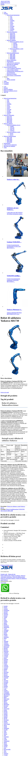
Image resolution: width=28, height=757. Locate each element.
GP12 (11, 19)
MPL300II (12, 55)
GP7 (11, 16)
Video (5, 81)
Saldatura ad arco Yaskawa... (12, 208)
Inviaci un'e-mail (5, 392)
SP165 (14, 50)
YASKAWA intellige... (14, 276)
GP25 (11, 22)
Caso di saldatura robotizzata (14, 68)
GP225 (11, 30)
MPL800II (12, 58)
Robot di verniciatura (12, 32)
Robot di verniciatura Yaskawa (8, 578)
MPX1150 (12, 34)
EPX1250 (12, 33)
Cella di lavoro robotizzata (13, 63)
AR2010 (15, 47)
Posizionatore (10, 61)
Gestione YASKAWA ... (14, 242)
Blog (8, 78)
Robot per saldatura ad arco (16, 41)
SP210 (14, 51)
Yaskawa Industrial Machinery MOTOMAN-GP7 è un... (14, 313)
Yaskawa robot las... (13, 179)
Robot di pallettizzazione (13, 53)
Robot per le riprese (11, 74)
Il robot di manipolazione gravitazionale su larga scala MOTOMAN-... (14, 246)
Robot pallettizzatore (6, 575)
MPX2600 (12, 37)
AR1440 (15, 44)
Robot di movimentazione (13, 15)
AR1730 (15, 46)
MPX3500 (12, 39)
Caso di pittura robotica (12, 70)
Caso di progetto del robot (10, 67)
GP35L (12, 23)
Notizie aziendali (11, 79)
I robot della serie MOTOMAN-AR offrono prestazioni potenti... (15, 213)
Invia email (3, 582)
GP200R (12, 29)
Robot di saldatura (11, 40)
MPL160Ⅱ (12, 54)
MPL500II (12, 57)
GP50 (11, 25)
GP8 (11, 17)
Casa (5, 12)
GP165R (12, 26)
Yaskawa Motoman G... (14, 309)
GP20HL (12, 20)
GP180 (11, 27)
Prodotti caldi (4, 574)
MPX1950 (12, 36)
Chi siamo (6, 82)
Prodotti (6, 13)
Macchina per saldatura (12, 64)
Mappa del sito (11, 574)
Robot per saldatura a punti (16, 48)
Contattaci (6, 84)
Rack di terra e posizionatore (14, 75)
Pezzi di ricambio (11, 65)
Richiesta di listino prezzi (7, 565)
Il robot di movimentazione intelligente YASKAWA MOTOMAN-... (13, 280)
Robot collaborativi (11, 60)
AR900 (15, 43)
